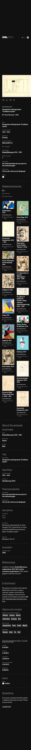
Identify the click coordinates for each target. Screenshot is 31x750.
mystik (25, 625)
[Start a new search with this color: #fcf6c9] (3, 177)
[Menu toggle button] (28, 37)
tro (15, 632)
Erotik (19, 625)
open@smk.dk (6, 707)
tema (14, 625)
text (19, 619)
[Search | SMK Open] (7, 38)
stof (19, 632)
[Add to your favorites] (14, 100)
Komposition (7, 625)
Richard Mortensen (8, 152)
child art (5, 615)
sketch (18, 615)
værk (10, 632)
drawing (13, 619)
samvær (5, 632)
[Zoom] (3, 100)
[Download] (7, 100)
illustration (6, 619)
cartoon (12, 615)
